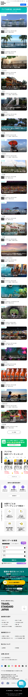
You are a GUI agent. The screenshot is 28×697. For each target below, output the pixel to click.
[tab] (10, 457)
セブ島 (4, 237)
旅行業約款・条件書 (18, 690)
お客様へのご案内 (5, 636)
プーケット (4, 70)
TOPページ (4, 620)
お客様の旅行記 (18, 626)
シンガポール (5, 28)
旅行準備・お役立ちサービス (7, 638)
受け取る (23, 4)
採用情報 (17, 647)
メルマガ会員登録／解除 (20, 638)
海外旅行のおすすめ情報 (7, 626)
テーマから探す (5, 624)
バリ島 (4, 174)
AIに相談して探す (5, 622)
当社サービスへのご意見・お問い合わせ (9, 659)
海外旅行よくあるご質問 (20, 636)
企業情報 (3, 647)
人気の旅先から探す (19, 622)
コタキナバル (5, 403)
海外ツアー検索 (18, 620)
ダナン (4, 49)
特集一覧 (17, 624)
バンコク (4, 153)
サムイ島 (4, 424)
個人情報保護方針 (9, 690)
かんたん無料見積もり (6, 657)
